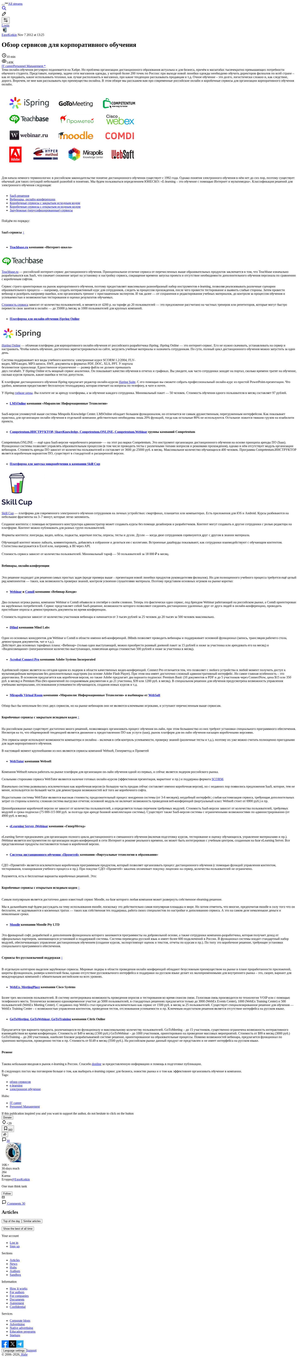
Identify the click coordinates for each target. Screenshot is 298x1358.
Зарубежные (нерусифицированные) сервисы (41, 210)
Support (31, 1350)
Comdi (29, 591)
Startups (15, 1335)
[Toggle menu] (3, 4)
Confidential (18, 1307)
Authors (15, 1271)
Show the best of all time (17, 1228)
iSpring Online (11, 345)
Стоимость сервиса (15, 304)
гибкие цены (24, 393)
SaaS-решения (19, 195)
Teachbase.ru (19, 247)
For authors (17, 1292)
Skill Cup (8, 513)
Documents (17, 1299)
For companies (19, 1296)
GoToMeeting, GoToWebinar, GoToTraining (40, 1019)
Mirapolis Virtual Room (26, 695)
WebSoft (154, 695)
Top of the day (11, 1221)
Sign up (15, 1246)
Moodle (15, 924)
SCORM (217, 779)
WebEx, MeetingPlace (25, 987)
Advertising (17, 1324)
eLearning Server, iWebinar (29, 826)
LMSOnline (18, 403)
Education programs (22, 1331)
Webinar (16, 591)
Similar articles (32, 1221)
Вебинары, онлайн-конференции (32, 199)
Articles (15, 1260)
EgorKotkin (9, 35)
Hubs (13, 1267)
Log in (14, 1242)
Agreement (17, 1303)
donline (96, 1064)
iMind (14, 627)
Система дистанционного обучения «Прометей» (44, 854)
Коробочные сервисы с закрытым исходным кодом (45, 203)
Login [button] (5, 25)
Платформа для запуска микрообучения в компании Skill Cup (55, 464)
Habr (24, 1354)
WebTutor (17, 761)
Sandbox (15, 1274)
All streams (15, 3)
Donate (7, 1117)
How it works (18, 1288)
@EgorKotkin (21, 1179)
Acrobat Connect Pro (24, 659)
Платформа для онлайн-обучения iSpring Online (44, 319)
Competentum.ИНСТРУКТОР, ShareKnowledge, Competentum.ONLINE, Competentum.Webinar (78, 432)
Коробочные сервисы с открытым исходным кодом (45, 206)
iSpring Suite (127, 382)
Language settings (14, 1350)
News (13, 1263)
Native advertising (21, 1328)
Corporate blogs (20, 1320)
